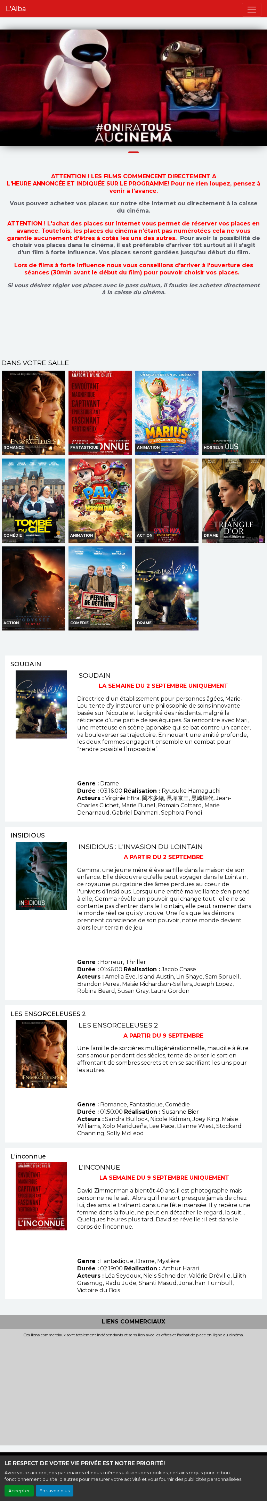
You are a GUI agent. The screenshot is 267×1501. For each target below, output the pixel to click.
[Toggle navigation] (251, 10)
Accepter (19, 1490)
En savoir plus (55, 1490)
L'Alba (16, 9)
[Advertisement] (133, 1389)
